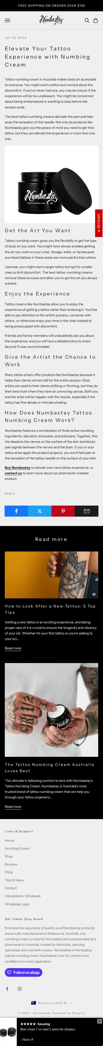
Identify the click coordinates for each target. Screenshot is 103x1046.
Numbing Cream (17, 848)
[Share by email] (86, 511)
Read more (13, 648)
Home (9, 840)
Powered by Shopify (68, 1013)
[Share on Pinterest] (63, 511)
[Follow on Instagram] (19, 988)
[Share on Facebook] (16, 511)
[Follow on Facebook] (7, 988)
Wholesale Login (17, 904)
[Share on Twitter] (40, 511)
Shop (9, 856)
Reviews (11, 864)
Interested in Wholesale (23, 896)
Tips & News (14, 880)
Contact (11, 888)
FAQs (9, 872)
